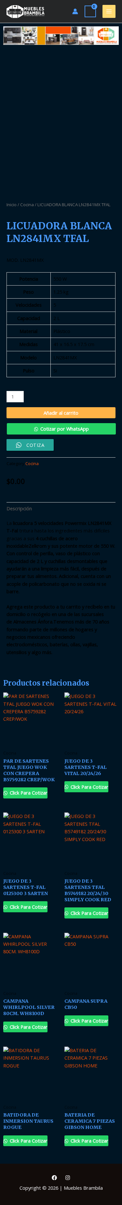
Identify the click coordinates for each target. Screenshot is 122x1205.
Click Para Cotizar (27, 792)
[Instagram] (67, 1177)
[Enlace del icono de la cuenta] (75, 11)
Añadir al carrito (61, 412)
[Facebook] (54, 1177)
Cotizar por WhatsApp (64, 428)
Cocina (27, 205)
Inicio (12, 205)
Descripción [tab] (19, 508)
